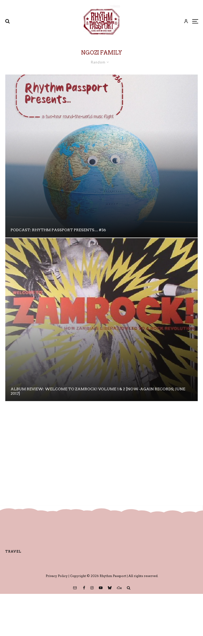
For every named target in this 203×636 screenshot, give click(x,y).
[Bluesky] (109, 587)
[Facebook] (84, 587)
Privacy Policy (57, 576)
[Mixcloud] (119, 587)
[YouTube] (100, 587)
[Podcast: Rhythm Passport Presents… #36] (101, 156)
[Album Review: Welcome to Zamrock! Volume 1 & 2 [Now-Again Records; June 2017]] (101, 319)
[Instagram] (92, 587)
